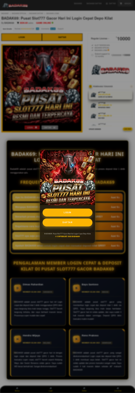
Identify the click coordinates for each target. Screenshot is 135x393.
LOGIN (67, 212)
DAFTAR (67, 222)
